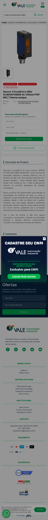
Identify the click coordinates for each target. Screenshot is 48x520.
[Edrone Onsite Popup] (24, 260)
